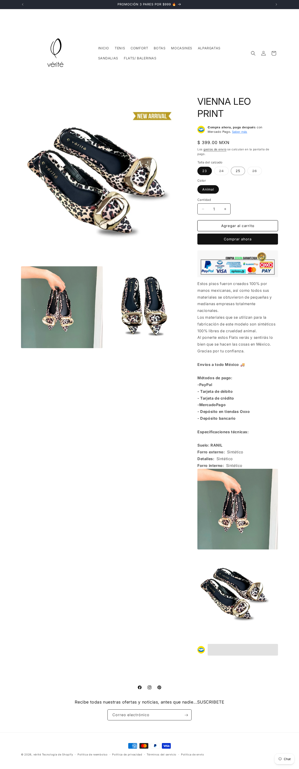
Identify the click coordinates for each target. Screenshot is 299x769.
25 (238, 171)
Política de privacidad (127, 754)
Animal (208, 189)
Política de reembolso (93, 754)
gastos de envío (215, 149)
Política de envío (192, 754)
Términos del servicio (161, 754)
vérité (37, 754)
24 (224, 172)
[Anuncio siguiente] (276, 4)
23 (204, 171)
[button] (253, 53)
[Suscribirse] (186, 715)
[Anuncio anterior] (23, 4)
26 (257, 172)
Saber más (239, 131)
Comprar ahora (238, 239)
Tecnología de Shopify (57, 754)
